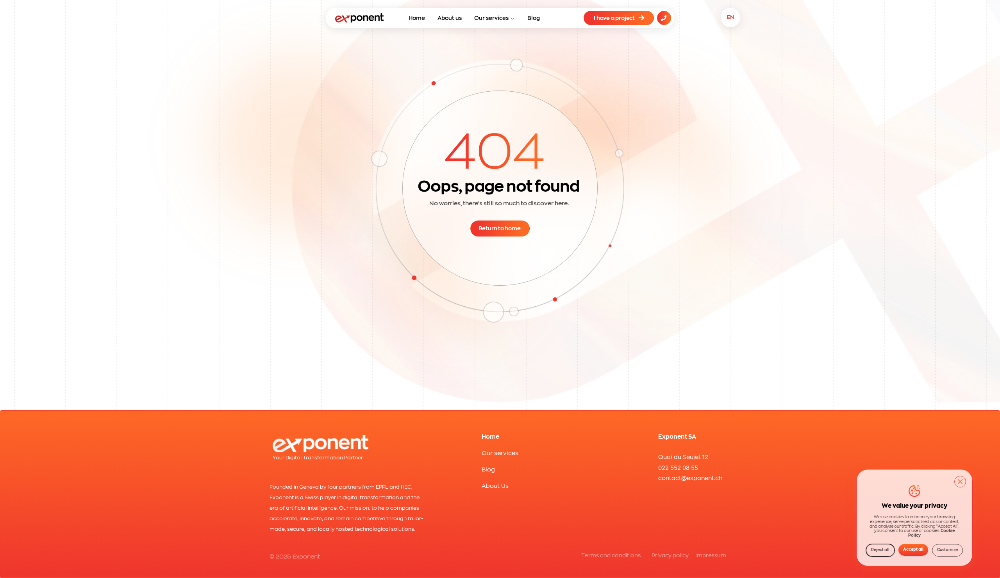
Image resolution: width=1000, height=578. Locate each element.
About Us (495, 486)
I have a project (614, 18)
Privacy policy (670, 555)
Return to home (500, 228)
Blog (533, 18)
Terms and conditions (611, 555)
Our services (491, 18)
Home (417, 18)
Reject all (880, 550)
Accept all (913, 549)
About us (450, 18)
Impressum (710, 555)
